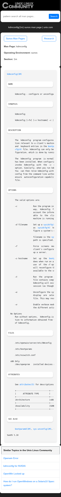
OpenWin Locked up (13, 473)
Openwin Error (10, 458)
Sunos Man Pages (15, 38)
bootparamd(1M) (23, 429)
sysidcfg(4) (49, 225)
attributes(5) (27, 384)
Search (54, 16)
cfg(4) (18, 149)
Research (49, 38)
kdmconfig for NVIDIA (14, 466)
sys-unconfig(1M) (42, 429)
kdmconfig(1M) (14, 74)
